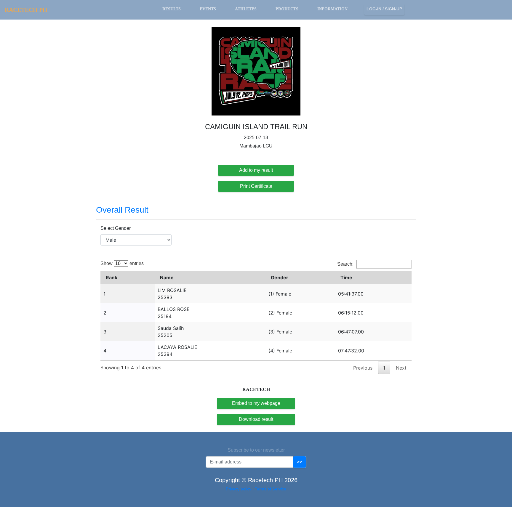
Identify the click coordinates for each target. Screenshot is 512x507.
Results (171, 9)
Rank (111, 277)
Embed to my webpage (256, 403)
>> (299, 461)
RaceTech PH (26, 10)
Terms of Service (270, 489)
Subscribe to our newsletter (256, 450)
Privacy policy (239, 489)
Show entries (122, 263)
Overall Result (122, 209)
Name (167, 277)
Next (401, 368)
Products (287, 9)
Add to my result (256, 170)
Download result (256, 419)
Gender (279, 277)
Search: (345, 264)
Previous (362, 368)
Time (346, 277)
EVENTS (208, 9)
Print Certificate (256, 186)
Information (332, 9)
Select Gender (115, 228)
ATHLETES (246, 9)
